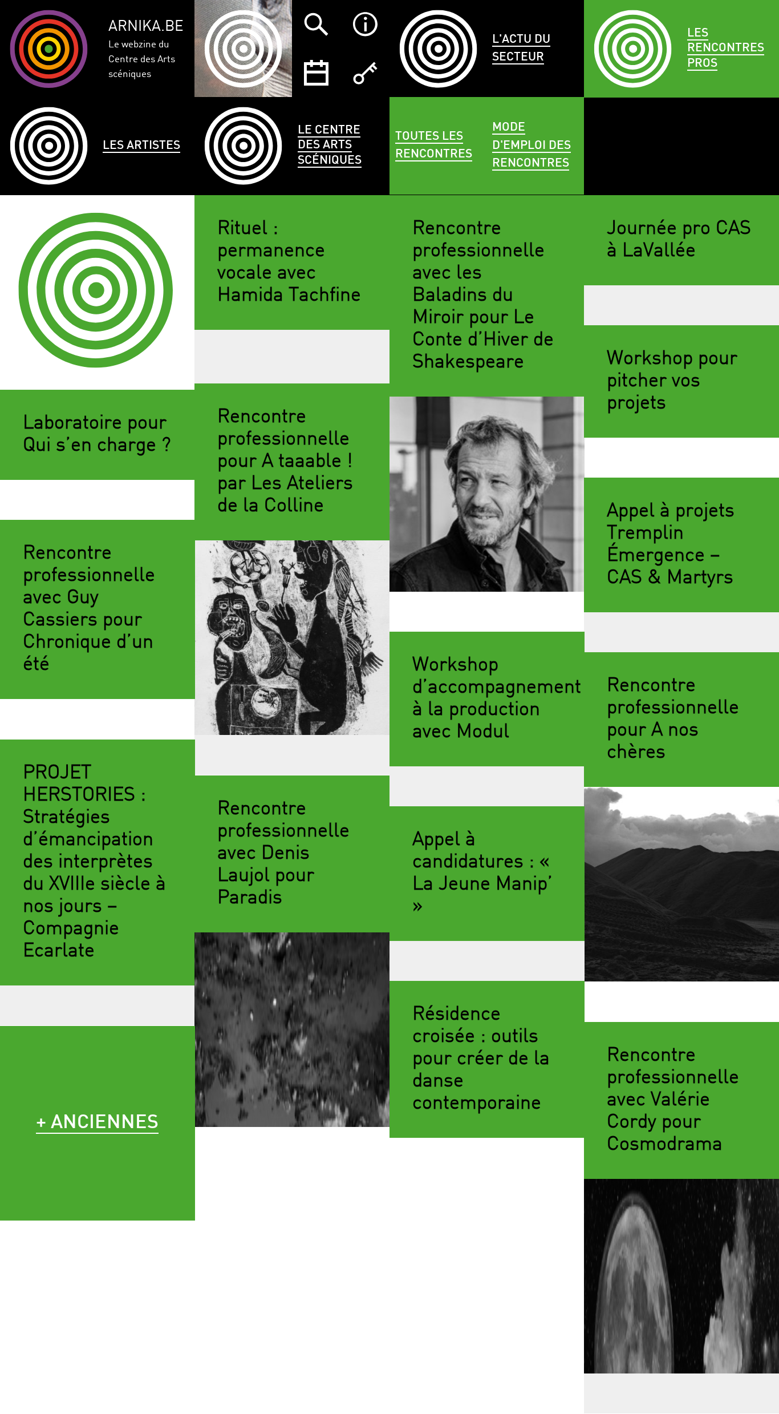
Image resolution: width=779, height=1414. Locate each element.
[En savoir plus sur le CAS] (364, 24)
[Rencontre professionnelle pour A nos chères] (681, 884)
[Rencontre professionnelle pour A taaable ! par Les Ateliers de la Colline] (292, 638)
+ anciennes (97, 1123)
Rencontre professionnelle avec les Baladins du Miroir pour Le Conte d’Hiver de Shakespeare (483, 296)
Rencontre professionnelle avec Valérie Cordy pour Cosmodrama (673, 1100)
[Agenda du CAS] (316, 73)
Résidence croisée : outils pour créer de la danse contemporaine (481, 1059)
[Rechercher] (316, 24)
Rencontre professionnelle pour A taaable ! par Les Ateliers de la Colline (285, 461)
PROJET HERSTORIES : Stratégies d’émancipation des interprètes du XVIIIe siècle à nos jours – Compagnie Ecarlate (94, 862)
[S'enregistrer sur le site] (364, 73)
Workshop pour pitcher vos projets (672, 381)
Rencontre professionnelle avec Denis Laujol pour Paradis (283, 853)
